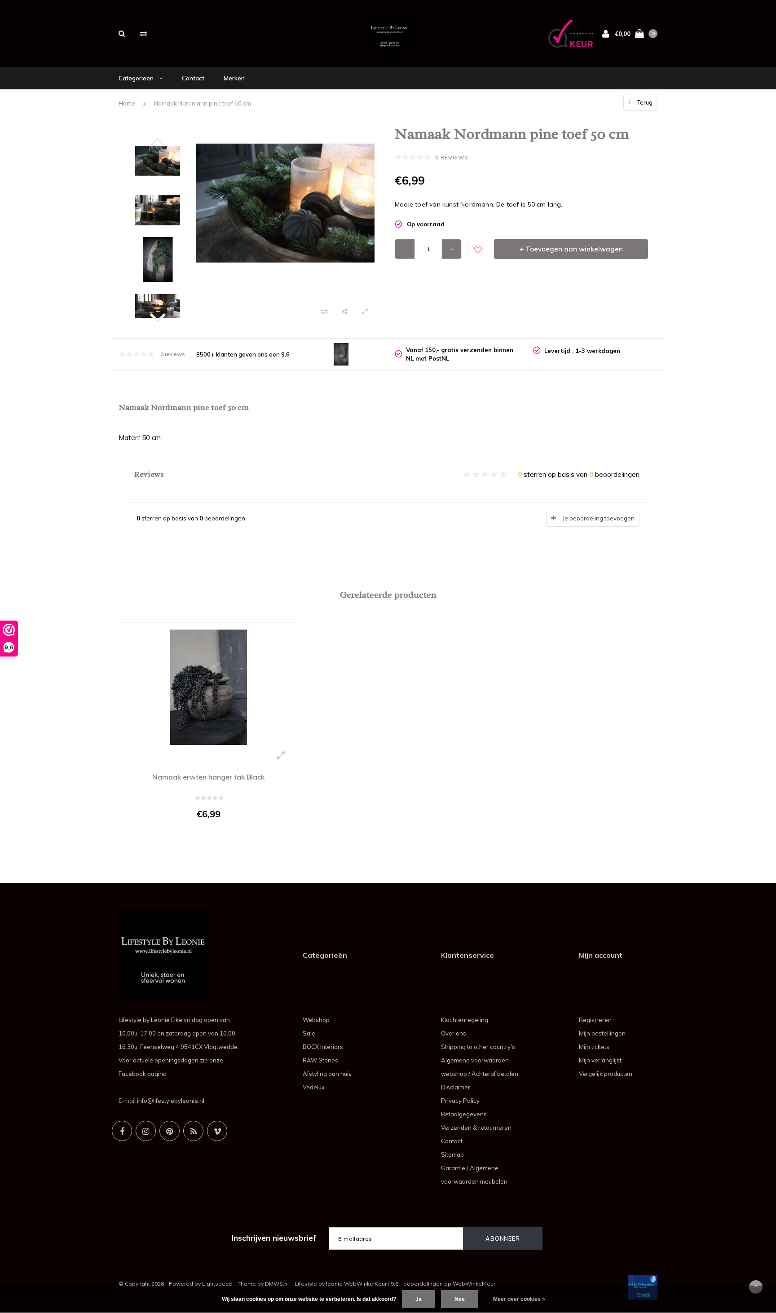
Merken (234, 78)
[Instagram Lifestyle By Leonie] (146, 1131)
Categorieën (137, 78)
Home (127, 103)
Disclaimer (455, 1087)
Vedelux (314, 1087)
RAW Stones (320, 1060)
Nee (459, 1299)
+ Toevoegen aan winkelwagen (571, 249)
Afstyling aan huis (327, 1073)
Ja (418, 1299)
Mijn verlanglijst (600, 1060)
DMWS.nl (277, 1283)
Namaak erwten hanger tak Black (208, 776)
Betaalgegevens (464, 1114)
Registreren (595, 1019)
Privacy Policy (460, 1100)
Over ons (453, 1033)
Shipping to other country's (478, 1046)
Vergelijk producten (605, 1073)
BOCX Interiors (323, 1046)
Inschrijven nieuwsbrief (274, 1238)
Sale (309, 1033)
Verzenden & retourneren (476, 1127)
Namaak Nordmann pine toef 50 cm (202, 103)
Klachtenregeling (464, 1019)
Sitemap (452, 1154)
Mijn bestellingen (602, 1033)
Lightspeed (217, 1283)
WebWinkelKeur (474, 1283)
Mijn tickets (594, 1046)
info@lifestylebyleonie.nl (170, 1100)
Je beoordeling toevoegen (599, 518)
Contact (193, 78)
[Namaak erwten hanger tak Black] (208, 686)
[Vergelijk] (143, 33)
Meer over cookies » (519, 1299)
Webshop (316, 1019)
